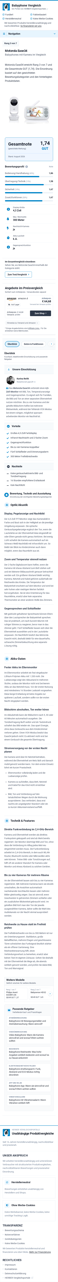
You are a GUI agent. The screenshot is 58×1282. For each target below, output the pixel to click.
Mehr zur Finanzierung (40, 1252)
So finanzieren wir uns (30, 26)
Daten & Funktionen (33, 344)
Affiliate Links (34, 328)
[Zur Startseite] (6, 7)
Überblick (12, 344)
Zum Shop (40, 313)
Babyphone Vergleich (26, 5)
